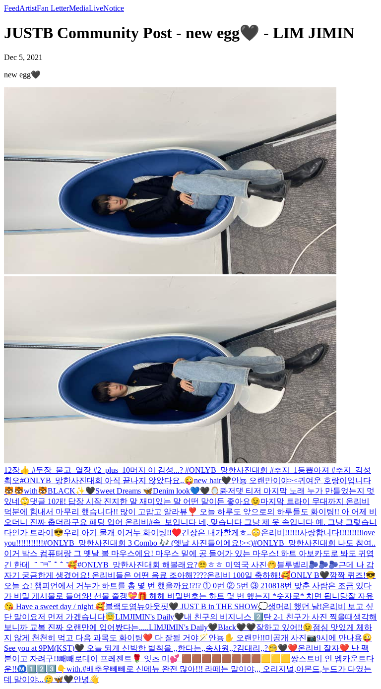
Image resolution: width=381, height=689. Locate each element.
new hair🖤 (212, 480)
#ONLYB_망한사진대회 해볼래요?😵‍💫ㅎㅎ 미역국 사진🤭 (177, 565)
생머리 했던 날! (295, 606)
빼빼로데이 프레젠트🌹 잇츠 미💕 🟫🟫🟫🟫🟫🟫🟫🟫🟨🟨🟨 (175, 658)
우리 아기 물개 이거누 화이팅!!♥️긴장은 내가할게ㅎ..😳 (162, 532)
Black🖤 (232, 627)
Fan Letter (53, 8)
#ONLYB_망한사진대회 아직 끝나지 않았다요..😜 (107, 480)
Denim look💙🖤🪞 (186, 491)
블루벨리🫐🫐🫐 (307, 565)
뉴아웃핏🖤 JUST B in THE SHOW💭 (202, 606)
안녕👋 (86, 679)
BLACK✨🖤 (71, 491)
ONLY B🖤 (310, 575)
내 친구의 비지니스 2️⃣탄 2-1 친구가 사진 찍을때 (268, 617)
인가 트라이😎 (38, 532)
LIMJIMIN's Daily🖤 (149, 617)
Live (96, 8)
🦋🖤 (63, 679)
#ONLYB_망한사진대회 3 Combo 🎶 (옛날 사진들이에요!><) (148, 543)
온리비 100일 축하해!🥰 (249, 575)
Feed (11, 8)
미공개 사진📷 (291, 637)
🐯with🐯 (31, 491)
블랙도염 (121, 606)
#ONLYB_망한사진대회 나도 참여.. (314, 543)
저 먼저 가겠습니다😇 (76, 617)
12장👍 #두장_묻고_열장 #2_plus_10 (67, 470)
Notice (113, 8)
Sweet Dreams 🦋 (124, 491)
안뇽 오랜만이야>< (264, 480)
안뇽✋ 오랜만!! (236, 637)
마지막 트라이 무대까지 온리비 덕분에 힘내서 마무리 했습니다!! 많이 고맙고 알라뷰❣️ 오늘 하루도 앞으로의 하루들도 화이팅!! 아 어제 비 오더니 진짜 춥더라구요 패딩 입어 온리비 (190, 511)
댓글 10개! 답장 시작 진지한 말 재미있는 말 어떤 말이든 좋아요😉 (145, 501)
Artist (28, 8)
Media (79, 8)
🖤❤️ (288, 648)
